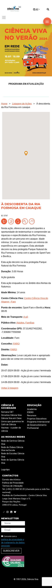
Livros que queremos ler (12, 421)
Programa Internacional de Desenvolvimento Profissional (38, 425)
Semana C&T (7, 412)
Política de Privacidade (13, 483)
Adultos (20, 322)
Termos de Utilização (12, 486)
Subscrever (11, 551)
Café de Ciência (8, 424)
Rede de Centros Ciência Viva (12, 442)
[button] (26, 153)
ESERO (30, 412)
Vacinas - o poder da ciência (11, 429)
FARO (16, 343)
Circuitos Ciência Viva (11, 415)
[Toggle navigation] (4, 17)
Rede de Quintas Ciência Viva (12, 461)
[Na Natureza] (4, 221)
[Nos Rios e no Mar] (18, 221)
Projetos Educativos (37, 419)
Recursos (31, 415)
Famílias (29, 322)
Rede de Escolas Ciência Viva (12, 455)
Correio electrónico (11, 479)
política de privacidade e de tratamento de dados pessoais (13, 542)
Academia (32, 409)
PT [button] (36, 9)
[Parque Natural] (11, 221)
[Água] (25, 221)
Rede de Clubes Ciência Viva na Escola (12, 449)
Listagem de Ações (22, 103)
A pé (25, 317)
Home (4, 103)
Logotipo (5, 469)
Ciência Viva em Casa (11, 418)
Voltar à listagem (9, 388)
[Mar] (32, 221)
